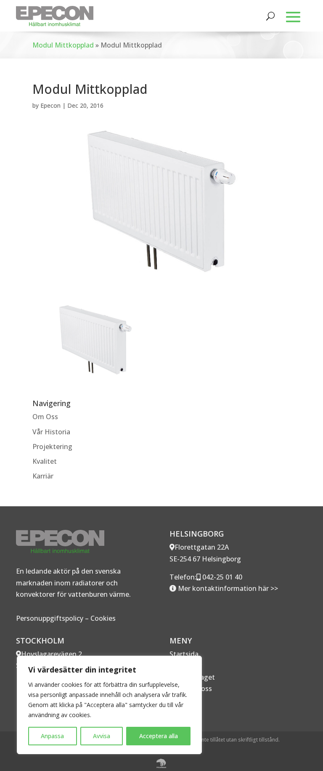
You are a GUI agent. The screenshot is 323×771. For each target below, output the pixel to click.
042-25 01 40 (221, 577)
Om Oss (45, 416)
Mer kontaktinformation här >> (227, 588)
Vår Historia (51, 431)
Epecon (50, 105)
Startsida (184, 654)
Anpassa (52, 736)
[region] (109, 705)
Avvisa (101, 736)
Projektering (52, 446)
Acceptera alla (158, 736)
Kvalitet (44, 461)
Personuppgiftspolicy (49, 618)
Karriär (42, 476)
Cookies (103, 618)
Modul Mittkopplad (63, 45)
